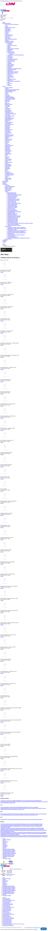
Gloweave (7, 133)
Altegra (6, 93)
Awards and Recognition (12, 45)
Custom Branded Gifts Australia (13, 198)
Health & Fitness (10, 65)
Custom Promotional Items (12, 204)
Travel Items (9, 83)
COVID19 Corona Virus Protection (11, 24)
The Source (7, 175)
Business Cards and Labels (10, 27)
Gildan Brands (8, 131)
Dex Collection (8, 116)
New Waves (7, 152)
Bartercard (5, 182)
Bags (6, 25)
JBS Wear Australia (11, 208)
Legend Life (7, 144)
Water (8, 84)
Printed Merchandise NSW (12, 213)
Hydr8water (7, 136)
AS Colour (7, 94)
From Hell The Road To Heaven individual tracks (16, 232)
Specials (4, 183)
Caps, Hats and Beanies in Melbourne (14, 194)
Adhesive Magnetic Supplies (10, 90)
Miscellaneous (10, 70)
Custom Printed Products (12, 205)
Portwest (6, 163)
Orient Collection (8, 159)
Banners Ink (7, 100)
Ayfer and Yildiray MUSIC (10, 99)
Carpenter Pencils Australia (12, 195)
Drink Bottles (7, 29)
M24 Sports (7, 147)
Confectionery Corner (9, 112)
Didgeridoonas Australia (9, 117)
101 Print (7, 88)
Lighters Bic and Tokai (11, 69)
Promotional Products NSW (12, 217)
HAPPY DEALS (10, 64)
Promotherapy (7, 168)
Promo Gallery (8, 166)
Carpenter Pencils (10, 51)
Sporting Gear (10, 80)
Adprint (6, 92)
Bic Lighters (7, 101)
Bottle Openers (10, 49)
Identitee (6, 137)
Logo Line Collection (9, 145)
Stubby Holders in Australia (12, 222)
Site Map (4, 857)
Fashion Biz (7, 128)
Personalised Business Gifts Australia (14, 211)
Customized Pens (8, 35)
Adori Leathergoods (9, 91)
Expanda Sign (7, 127)
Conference (9, 55)
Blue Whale (7, 103)
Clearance (7, 40)
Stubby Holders (8, 38)
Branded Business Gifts (11, 192)
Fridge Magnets (8, 30)
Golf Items (9, 63)
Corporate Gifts (10, 56)
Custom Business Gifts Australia (13, 200)
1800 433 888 (3, 15)
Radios (1, 819)
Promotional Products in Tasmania (13, 216)
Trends (6, 176)
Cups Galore (7, 114)
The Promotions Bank (9, 174)
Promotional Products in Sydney (9, 855)
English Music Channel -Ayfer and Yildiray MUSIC (17, 230)
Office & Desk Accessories (12, 72)
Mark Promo (7, 149)
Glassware (9, 62)
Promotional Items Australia (12, 220)
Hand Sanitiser (5, 181)
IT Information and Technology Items (14, 68)
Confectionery (7, 28)
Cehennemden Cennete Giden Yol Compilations (16, 227)
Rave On (6, 169)
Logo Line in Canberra (11, 209)
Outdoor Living (10, 73)
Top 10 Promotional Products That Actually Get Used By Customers (20, 223)
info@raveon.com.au (11, 874)
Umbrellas (9, 85)
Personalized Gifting (11, 212)
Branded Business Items (11, 193)
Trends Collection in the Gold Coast (14, 225)
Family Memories (10, 233)
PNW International (8, 162)
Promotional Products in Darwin (9, 852)
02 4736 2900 (9, 870)
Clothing (6, 26)
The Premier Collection (9, 173)
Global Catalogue (8, 132)
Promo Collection (8, 165)
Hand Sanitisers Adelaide (12, 207)
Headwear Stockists (8, 135)
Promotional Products (7, 23)
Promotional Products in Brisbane (9, 850)
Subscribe (4, 241)
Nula (6, 155)
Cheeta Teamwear (8, 110)
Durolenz (7, 121)
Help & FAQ (5, 184)
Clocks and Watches (11, 52)
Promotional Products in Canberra (9, 851)
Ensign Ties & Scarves (9, 124)
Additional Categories (9, 42)
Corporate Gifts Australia (12, 196)
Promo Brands (7, 164)
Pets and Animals (10, 76)
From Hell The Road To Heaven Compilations (16, 231)
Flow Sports (7, 130)
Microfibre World (8, 150)
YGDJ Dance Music (11, 235)
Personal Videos (8, 188)
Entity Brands (7, 125)
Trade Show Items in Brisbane (13, 224)
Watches (11, 53)
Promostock (7, 167)
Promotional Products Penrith (8, 856)
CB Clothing (7, 109)
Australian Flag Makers (9, 96)
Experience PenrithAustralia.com (35, 927)
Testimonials (5, 240)
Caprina (6, 107)
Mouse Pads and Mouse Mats (12, 71)
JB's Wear (7, 141)
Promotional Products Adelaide (8, 849)
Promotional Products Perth (12, 221)
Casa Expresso (8, 108)
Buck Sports (7, 105)
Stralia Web (28, 927)
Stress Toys (7, 36)
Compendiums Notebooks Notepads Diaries (15, 54)
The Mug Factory (8, 172)
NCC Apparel (7, 151)
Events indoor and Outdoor (12, 59)
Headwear (7, 31)
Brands (4, 86)
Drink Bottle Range (8, 119)
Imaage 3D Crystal (8, 139)
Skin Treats (7, 171)
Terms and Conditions (7, 858)
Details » (2, 272)
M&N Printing (8, 146)
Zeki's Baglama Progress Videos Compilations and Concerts (18, 237)
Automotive (9, 44)
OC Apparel (7, 156)
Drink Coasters (8, 120)
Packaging (9, 74)
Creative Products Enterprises (10, 113)
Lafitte (6, 143)
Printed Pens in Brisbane (12, 214)
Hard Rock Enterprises (9, 134)
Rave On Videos (8, 238)
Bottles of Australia (8, 104)
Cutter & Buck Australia (9, 115)
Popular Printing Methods (10, 186)
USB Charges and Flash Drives (11, 39)
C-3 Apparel (7, 106)
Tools (8, 82)
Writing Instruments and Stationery (13, 81)
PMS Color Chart (8, 189)
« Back (1, 796)
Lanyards (7, 33)
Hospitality (9, 67)
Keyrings (7, 32)
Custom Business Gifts (11, 201)
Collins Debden (8, 111)
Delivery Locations (8, 187)
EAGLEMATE (8, 123)
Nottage (6, 154)
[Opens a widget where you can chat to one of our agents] (43, 928)
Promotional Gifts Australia (12, 218)
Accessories (9, 43)
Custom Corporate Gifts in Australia (14, 203)
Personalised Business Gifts (12, 210)
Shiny (6, 170)
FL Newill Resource (9, 129)
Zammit (6, 180)
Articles (6, 191)
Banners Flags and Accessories (13, 48)
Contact (4, 242)
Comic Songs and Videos (12, 229)
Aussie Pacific (7, 95)
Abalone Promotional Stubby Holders (12, 89)
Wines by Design (8, 179)
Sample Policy (7, 190)
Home (4, 22)
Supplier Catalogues (9, 87)
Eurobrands (7, 126)
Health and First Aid (11, 60)
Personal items (10, 75)
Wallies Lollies (8, 177)
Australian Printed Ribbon (10, 97)
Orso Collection (8, 160)
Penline (6, 161)
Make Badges (7, 148)
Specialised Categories (11, 79)
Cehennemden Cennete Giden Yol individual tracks (16, 228)
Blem (6, 102)
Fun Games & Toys (11, 61)
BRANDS (9, 50)
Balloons (9, 47)
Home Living (9, 66)
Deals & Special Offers (9, 41)
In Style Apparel (8, 140)
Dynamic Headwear (9, 122)
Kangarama (7, 142)
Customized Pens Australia (12, 206)
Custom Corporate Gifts (11, 202)
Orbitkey (6, 157)
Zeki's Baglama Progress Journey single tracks (16, 234)
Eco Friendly (9, 58)
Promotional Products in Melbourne (14, 215)
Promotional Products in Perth (8, 854)
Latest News (7, 185)
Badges (8, 46)
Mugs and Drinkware (9, 34)
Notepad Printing (8, 153)
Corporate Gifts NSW (11, 197)
